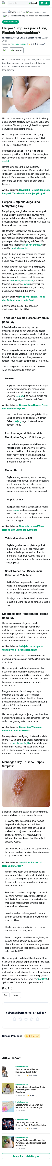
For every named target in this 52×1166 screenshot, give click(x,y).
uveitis (27, 284)
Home (4, 12)
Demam (20, 396)
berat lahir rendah (19, 248)
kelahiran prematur (32, 244)
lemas (16, 510)
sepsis (16, 743)
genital (5, 161)
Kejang (18, 421)
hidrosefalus (27, 280)
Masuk (44, 3)
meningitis (25, 743)
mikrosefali (15, 280)
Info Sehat (21, 12)
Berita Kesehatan (41, 12)
